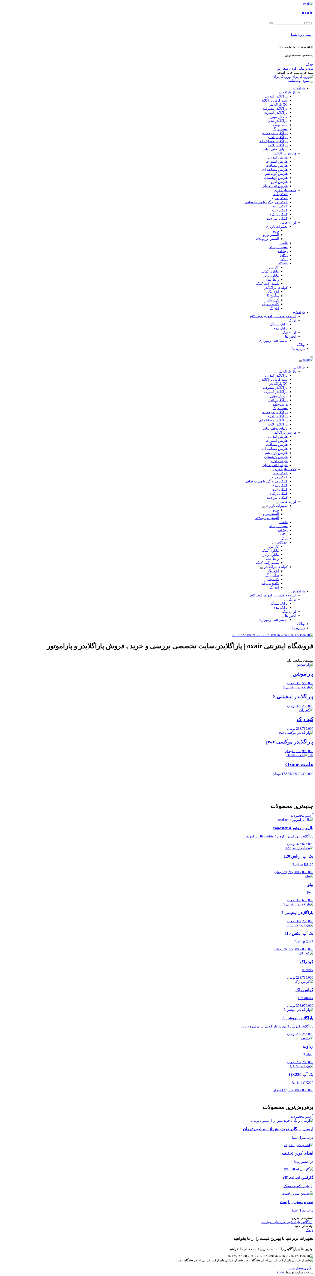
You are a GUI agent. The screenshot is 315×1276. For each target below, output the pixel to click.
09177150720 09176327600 (251, 635)
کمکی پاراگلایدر (285, 190)
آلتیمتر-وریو (271, 235)
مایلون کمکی (270, 271)
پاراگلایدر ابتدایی (276, 96)
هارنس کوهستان (276, 178)
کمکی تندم (280, 206)
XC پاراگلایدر (278, 104)
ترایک (292, 320)
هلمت (283, 243)
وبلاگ (301, 344)
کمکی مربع (280, 198)
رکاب (284, 255)
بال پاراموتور (279, 116)
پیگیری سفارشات (300, 1268)
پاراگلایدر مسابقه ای (273, 141)
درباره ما (298, 348)
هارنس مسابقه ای (275, 169)
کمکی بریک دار (277, 214)
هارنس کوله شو (276, 173)
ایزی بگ (273, 292)
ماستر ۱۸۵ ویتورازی (273, 340)
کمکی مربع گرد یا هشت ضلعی (266, 202)
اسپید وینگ (280, 129)
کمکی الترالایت (277, 218)
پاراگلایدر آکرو (278, 137)
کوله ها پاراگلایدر (276, 287)
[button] (302, 35)
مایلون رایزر (270, 275)
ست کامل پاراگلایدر (274, 100)
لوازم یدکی (288, 332)
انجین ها (290, 336)
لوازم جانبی (288, 222)
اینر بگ (274, 308)
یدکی (284, 259)
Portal (281, 1272)
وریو (276, 230)
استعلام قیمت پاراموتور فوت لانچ (273, 316)
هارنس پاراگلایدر (284, 153)
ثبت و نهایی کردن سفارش (294, 68)
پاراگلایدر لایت (278, 145)
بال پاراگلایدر (287, 92)
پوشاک (283, 251)
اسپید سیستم (278, 247)
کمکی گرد (280, 194)
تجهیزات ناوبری (277, 226)
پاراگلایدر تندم (278, 121)
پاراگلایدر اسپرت (276, 112)
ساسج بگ (272, 296)
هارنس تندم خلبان (275, 186)
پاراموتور (298, 312)
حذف (309, 64)
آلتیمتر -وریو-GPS (267, 239)
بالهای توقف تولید (275, 149)
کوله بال (273, 300)
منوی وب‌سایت (298, 80)
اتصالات (282, 263)
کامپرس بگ (270, 304)
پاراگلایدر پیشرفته (275, 108)
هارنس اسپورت (277, 161)
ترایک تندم (280, 328)
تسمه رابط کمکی (267, 283)
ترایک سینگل (279, 324)
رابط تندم (272, 279)
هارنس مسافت (277, 165)
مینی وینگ (280, 125)
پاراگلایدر (298, 88)
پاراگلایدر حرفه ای (275, 133)
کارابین (274, 267)
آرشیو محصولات (301, 815)
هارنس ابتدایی (278, 157)
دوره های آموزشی (273, 1222)
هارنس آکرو (279, 182)
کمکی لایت (280, 210)
